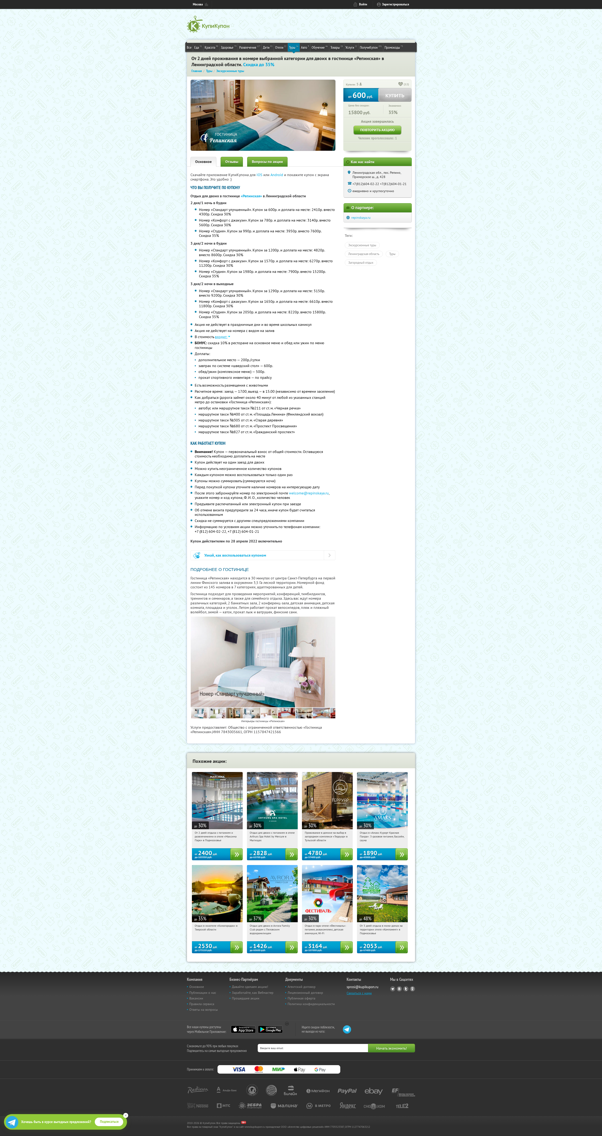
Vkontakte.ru (399, 988)
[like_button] (400, 84)
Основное (203, 161)
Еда (198, 47)
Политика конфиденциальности (311, 1004)
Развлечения (249, 47)
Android (277, 174)
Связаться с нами (359, 993)
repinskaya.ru (361, 217)
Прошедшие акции (245, 998)
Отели (280, 47)
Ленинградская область (363, 254)
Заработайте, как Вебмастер (252, 992)
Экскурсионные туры (362, 245)
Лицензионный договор (305, 992)
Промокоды (393, 47)
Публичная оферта (301, 998)
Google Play (270, 1029)
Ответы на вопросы (203, 1009)
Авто (305, 47)
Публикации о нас (202, 992)
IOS (260, 174)
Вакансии (196, 998)
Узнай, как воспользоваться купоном (235, 555)
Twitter (405, 988)
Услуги (351, 47)
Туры (293, 47)
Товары (336, 47)
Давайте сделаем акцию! (250, 987)
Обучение (320, 47)
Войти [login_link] (363, 4)
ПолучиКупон (371, 47)
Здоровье (229, 47)
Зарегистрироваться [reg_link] (395, 4)
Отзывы (231, 161)
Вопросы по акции (267, 161)
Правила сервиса (201, 1004)
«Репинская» (251, 196)
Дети (268, 47)
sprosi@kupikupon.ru (362, 987)
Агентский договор (302, 987)
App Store (243, 1029)
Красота (211, 47)
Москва (198, 4)
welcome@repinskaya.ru (309, 493)
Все (189, 47)
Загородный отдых (360, 262)
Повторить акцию (377, 129)
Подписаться (109, 1122)
